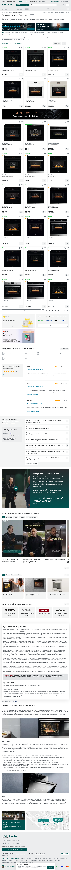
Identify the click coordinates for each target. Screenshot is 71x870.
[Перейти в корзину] (67, 5)
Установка (57, 667)
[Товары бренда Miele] (27, 9)
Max (11, 433)
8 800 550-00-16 (18, 843)
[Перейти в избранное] (64, 5)
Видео (26, 860)
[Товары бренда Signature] (41, 9)
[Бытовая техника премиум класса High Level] (7, 5)
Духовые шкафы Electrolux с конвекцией (55, 32)
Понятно (50, 867)
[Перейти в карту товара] (12, 58)
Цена (11, 43)
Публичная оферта (33, 860)
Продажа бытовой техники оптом (9, 862)
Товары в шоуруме (14, 858)
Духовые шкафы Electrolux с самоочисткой (10, 34)
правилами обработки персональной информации (28, 867)
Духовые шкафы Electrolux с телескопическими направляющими (49, 34)
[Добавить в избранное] (22, 47)
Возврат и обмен (63, 858)
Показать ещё (21, 310)
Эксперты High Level (31, 517)
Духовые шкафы (9, 12)
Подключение (29, 858)
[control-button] (68, 568)
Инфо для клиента (64, 1)
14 (64, 311)
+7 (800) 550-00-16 (14, 435)
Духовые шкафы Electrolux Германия (43, 37)
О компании (55, 858)
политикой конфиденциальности (39, 866)
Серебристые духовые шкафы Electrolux (26, 37)
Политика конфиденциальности (46, 860)
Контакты (22, 858)
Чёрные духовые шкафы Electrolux (28, 34)
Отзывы (16, 860)
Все (3, 517)
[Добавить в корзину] (21, 74)
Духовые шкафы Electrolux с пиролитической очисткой (13, 39)
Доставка (22, 631)
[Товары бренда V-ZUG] (48, 9)
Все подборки (28, 39)
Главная (3, 12)
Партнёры (22, 517)
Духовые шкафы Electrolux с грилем (9, 37)
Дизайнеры (9, 517)
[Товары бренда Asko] (5, 9)
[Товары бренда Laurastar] (63, 9)
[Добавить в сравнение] (19, 47)
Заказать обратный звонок (21, 854)
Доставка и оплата (47, 858)
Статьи (7, 574)
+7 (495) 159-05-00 (31, 1)
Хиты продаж (5, 43)
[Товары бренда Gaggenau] (34, 9)
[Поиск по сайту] (43, 5)
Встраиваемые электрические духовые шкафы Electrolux (16, 32)
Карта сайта (57, 860)
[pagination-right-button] (67, 310)
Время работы (42, 1)
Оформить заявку (52, 325)
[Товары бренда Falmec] (19, 9)
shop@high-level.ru (40, 853)
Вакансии (4, 860)
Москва (3, 1)
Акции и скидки (54, 1)
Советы (13, 574)
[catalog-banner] (18, 27)
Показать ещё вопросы (31, 463)
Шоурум (20, 1)
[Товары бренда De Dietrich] (12, 9)
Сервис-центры (37, 858)
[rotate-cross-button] (67, 421)
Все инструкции (64, 348)
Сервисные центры (6, 701)
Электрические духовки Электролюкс (37, 32)
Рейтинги (19, 574)
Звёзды (15, 517)
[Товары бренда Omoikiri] (56, 9)
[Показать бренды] (68, 9)
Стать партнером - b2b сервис (15, 849)
